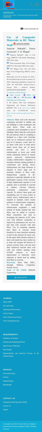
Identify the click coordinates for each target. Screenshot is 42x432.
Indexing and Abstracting (16, 100)
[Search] (30, 4)
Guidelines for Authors (10, 338)
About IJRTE (7, 302)
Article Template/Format (11, 321)
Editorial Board (8, 381)
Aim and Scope (8, 306)
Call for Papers (8, 313)
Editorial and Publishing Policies (14, 342)
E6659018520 (8, 13)
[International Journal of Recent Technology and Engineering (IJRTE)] (17, 4)
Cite (18, 97)
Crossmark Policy (9, 373)
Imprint (5, 410)
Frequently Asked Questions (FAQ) (15, 402)
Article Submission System (12, 317)
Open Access (15, 95)
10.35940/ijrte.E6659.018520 (16, 92)
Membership (7, 385)
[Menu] (35, 4)
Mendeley (28, 97)
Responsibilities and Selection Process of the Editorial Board (21, 354)
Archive (5, 377)
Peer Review (7, 349)
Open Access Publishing (11, 346)
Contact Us (7, 406)
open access (26, 108)
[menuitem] (30, 4)
